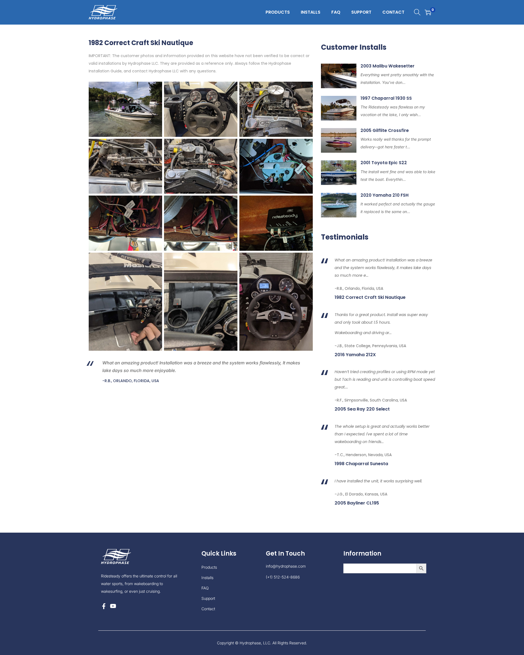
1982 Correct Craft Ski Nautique (370, 297)
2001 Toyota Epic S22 (384, 162)
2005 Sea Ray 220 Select (362, 409)
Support (208, 598)
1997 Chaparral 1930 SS (386, 98)
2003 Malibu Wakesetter (388, 66)
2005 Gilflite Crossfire (385, 130)
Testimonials (344, 237)
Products (209, 567)
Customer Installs (353, 47)
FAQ (205, 588)
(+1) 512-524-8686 (283, 577)
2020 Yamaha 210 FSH (385, 195)
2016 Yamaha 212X (355, 354)
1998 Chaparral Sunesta (361, 463)
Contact (208, 608)
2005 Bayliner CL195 (357, 503)
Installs (207, 577)
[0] (428, 12)
